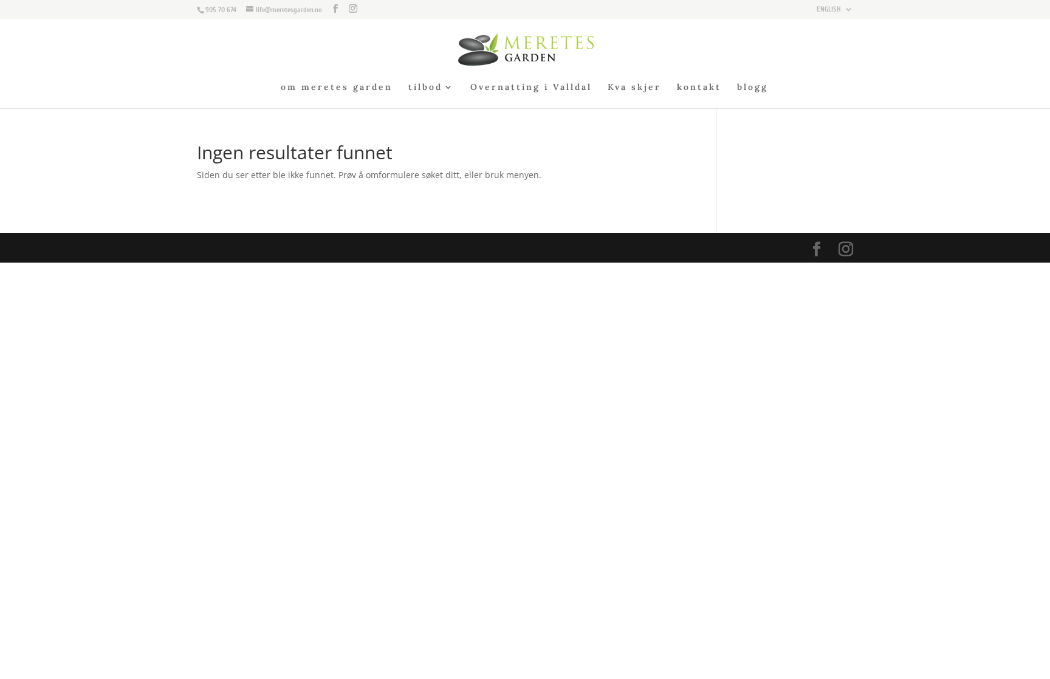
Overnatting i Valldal (531, 87)
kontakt (699, 87)
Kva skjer (634, 87)
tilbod (425, 87)
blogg (752, 87)
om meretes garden (337, 87)
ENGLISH (829, 9)
